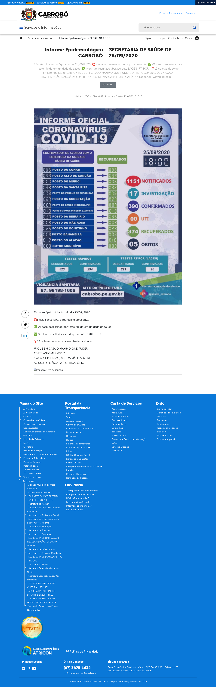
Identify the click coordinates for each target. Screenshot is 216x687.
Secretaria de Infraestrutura (41, 549)
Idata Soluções (125, 681)
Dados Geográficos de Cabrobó (39, 432)
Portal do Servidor (32, 462)
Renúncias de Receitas (77, 478)
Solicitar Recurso (165, 435)
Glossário (28, 435)
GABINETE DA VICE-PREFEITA (43, 496)
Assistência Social (120, 416)
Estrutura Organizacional (78, 447)
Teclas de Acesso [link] (51, 3)
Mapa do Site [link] (79, 3)
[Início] (21, 38)
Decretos (161, 416)
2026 (94, 681)
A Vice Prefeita (30, 413)
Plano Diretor (35, 473)
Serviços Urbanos (120, 447)
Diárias (69, 440)
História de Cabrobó (33, 439)
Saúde (69, 417)
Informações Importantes (79, 506)
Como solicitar (164, 409)
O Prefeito (28, 447)
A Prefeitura (29, 409)
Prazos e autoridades (167, 428)
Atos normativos (74, 421)
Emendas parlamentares (78, 444)
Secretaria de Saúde (38, 564)
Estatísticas (162, 420)
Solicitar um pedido (166, 439)
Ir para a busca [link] (21, 3)
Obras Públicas (73, 463)
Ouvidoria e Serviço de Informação (129, 439)
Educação (71, 413)
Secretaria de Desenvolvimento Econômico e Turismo (43, 521)
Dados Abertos (30, 428)
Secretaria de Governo (40, 38)
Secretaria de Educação (40, 526)
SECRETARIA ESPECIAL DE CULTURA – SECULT (41, 585)
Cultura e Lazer (119, 424)
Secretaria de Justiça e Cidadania (44, 553)
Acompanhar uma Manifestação (82, 491)
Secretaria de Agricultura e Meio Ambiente (43, 509)
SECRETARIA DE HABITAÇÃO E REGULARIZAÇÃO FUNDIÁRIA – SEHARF (43, 542)
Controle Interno (120, 420)
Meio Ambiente (119, 435)
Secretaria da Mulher (38, 504)
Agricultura (117, 413)
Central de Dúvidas (75, 425)
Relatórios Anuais (74, 509)
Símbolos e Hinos (32, 477)
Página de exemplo (155, 38)
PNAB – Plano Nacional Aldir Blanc (40, 454)
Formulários (163, 424)
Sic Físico (161, 432)
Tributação (117, 451)
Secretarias (28, 481)
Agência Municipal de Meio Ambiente (41, 487)
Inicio (69, 451)
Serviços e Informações (42, 27)
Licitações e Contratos (77, 459)
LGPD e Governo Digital (78, 455)
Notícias (27, 443)
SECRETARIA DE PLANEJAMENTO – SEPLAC (44, 559)
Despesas (71, 436)
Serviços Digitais (31, 469)
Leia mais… (108, 84)
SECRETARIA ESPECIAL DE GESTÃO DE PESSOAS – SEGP (41, 601)
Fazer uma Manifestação (78, 502)
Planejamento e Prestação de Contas (84, 466)
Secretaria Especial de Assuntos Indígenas (43, 578)
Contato (27, 416)
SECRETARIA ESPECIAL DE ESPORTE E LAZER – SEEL (41, 593)
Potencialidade (30, 466)
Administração (119, 409)
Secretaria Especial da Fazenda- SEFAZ (43, 570)
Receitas (70, 470)
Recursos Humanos (76, 474)
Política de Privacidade (34, 458)
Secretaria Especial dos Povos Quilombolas (42, 608)
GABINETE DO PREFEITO (40, 500)
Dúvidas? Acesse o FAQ (77, 498)
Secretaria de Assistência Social (43, 515)
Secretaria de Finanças (39, 530)
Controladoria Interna (34, 424)
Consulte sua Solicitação (169, 413)
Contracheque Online (180, 38)
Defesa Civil (117, 428)
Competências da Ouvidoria (80, 494)
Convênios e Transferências (80, 428)
